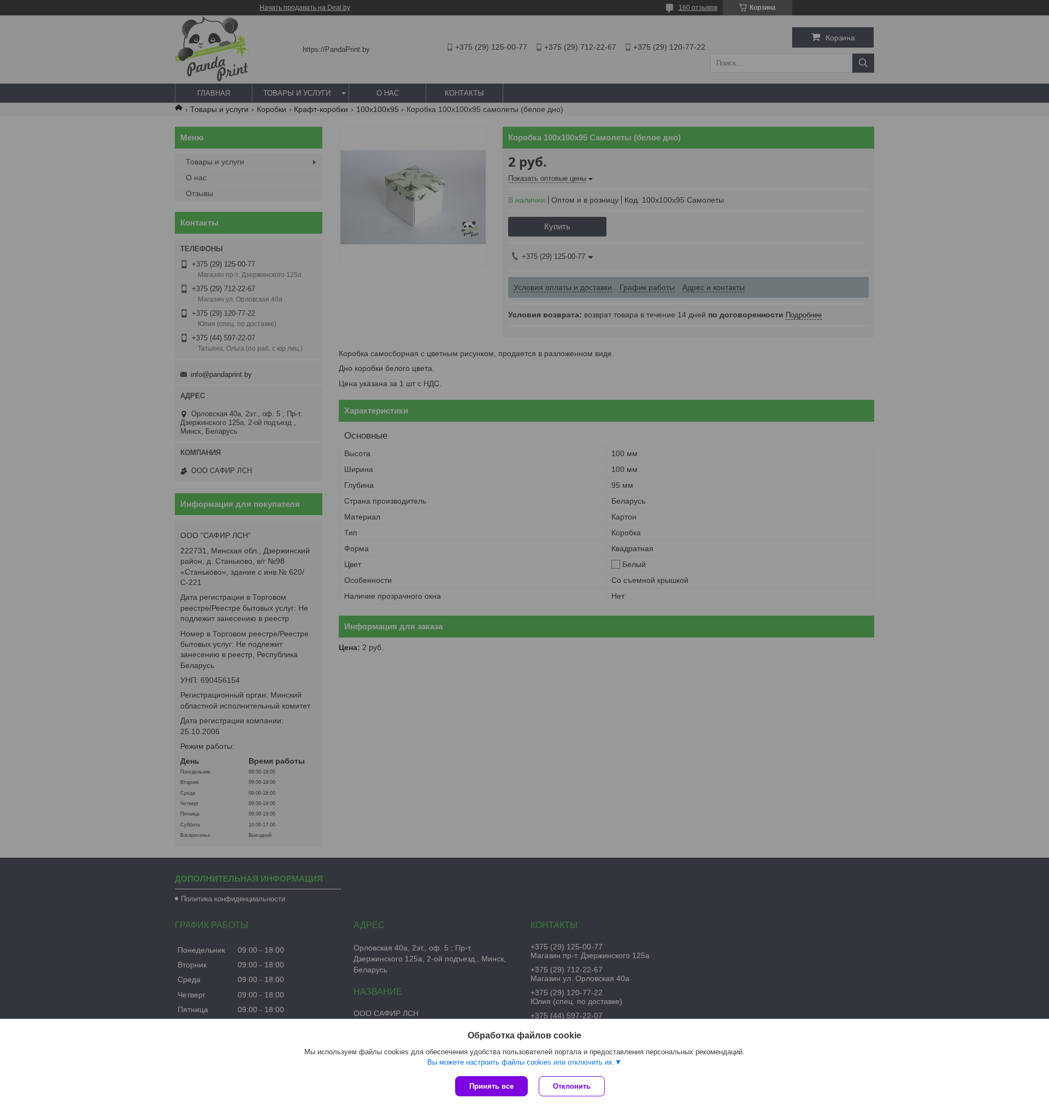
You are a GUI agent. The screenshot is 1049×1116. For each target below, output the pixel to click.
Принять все (491, 1086)
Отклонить (572, 1086)
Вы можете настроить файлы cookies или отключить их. (521, 1062)
